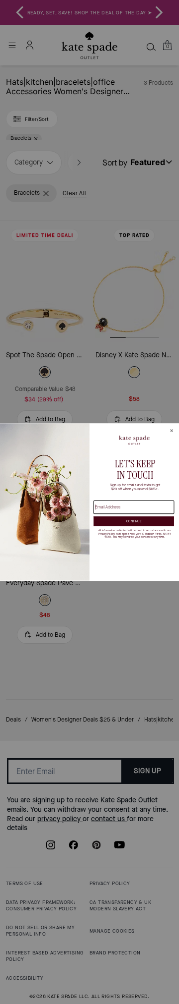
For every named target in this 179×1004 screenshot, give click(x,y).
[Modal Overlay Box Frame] (89, 502)
